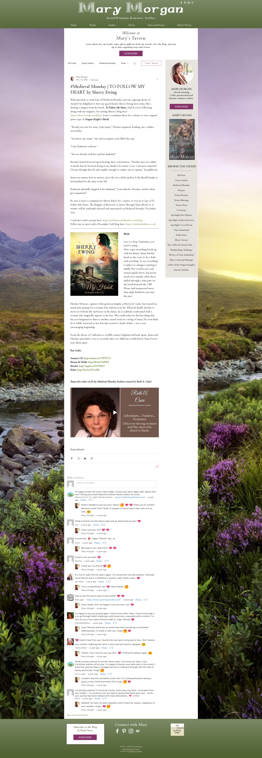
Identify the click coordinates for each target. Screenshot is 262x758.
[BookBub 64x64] (192, 2)
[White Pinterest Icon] (185, 2)
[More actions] (157, 78)
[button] (134, 63)
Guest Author (88, 63)
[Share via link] (91, 458)
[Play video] (114, 412)
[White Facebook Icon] (181, 2)
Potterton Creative (135, 751)
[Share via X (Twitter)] (78, 458)
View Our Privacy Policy (131, 749)
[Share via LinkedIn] (85, 458)
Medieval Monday (107, 63)
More (123, 63)
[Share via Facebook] (71, 458)
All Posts (72, 63)
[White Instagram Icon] (188, 2)
